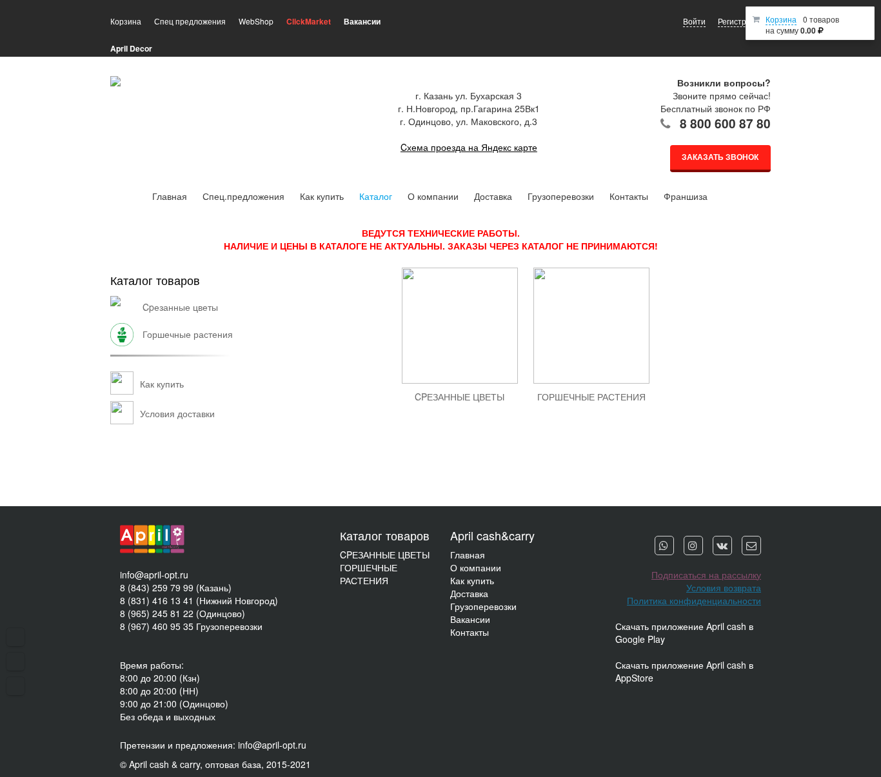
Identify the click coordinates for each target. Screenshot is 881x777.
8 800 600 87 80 (725, 123)
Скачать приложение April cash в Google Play (684, 632)
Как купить (322, 196)
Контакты (628, 196)
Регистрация (741, 20)
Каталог (375, 196)
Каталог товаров (155, 279)
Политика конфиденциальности (694, 600)
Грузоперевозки (561, 196)
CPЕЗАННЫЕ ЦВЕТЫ (385, 554)
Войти (694, 20)
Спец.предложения (243, 196)
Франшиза (686, 196)
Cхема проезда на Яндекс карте (469, 147)
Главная (169, 196)
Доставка (493, 196)
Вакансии (470, 619)
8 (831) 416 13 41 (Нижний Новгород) (199, 600)
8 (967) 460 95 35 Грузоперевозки (191, 626)
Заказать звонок (720, 156)
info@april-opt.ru (154, 574)
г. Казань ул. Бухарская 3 (468, 95)
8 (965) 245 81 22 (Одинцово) (182, 613)
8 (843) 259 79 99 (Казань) (176, 587)
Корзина (781, 19)
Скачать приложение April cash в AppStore (684, 671)
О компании (433, 196)
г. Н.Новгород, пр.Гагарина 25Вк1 (469, 108)
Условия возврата (723, 587)
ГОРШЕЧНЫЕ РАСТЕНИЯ (368, 574)
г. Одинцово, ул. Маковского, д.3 (468, 121)
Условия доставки (177, 413)
